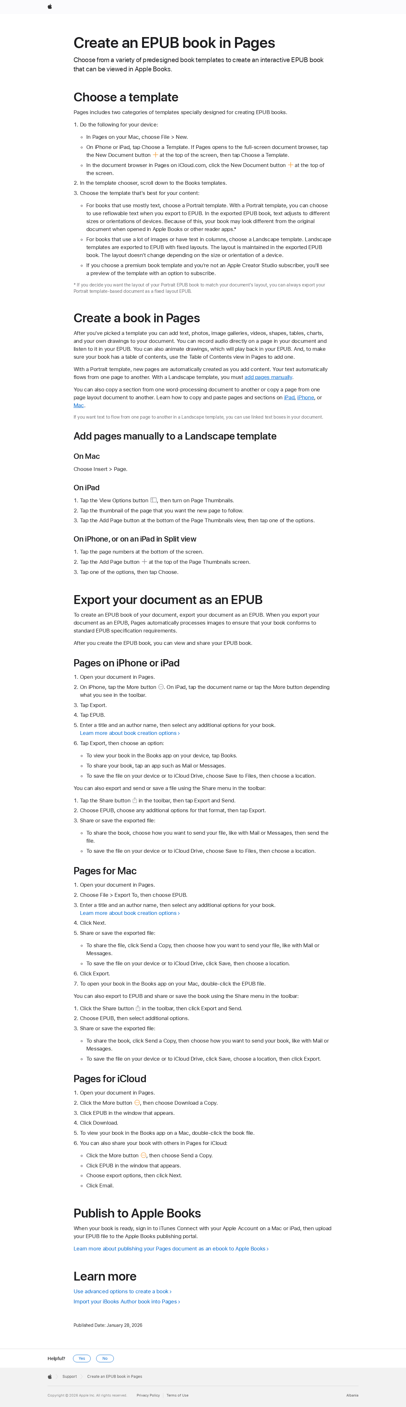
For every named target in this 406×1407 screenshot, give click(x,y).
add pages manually (268, 377)
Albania (352, 1395)
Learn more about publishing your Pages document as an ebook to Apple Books (169, 1248)
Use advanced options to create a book (121, 1291)
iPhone (305, 397)
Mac (79, 405)
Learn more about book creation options (128, 733)
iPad (289, 397)
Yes (82, 1358)
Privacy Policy (148, 1395)
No (105, 1358)
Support (69, 1376)
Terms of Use (177, 1395)
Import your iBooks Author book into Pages (125, 1301)
